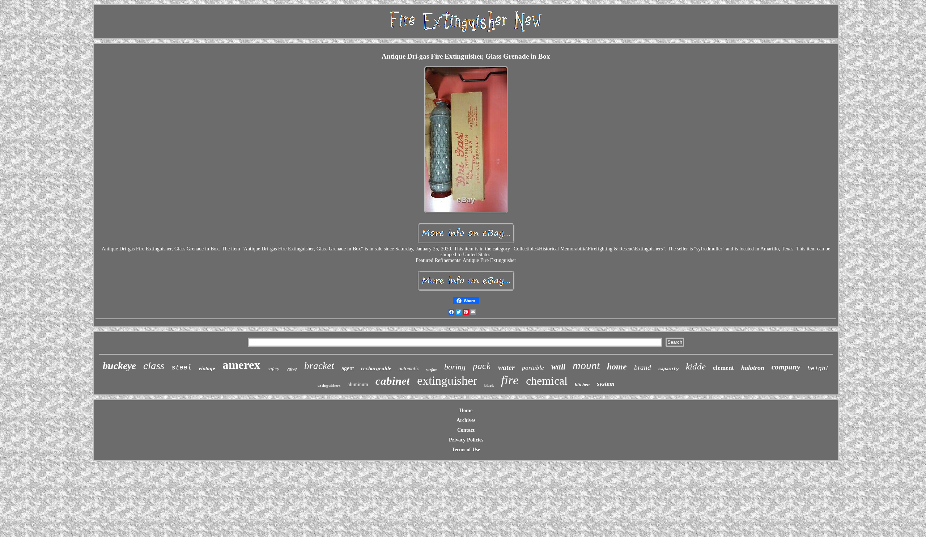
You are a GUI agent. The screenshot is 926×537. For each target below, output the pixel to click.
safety (273, 368)
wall (558, 366)
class (153, 365)
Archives (465, 420)
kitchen (582, 384)
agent (347, 368)
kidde (696, 366)
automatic (409, 368)
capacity (668, 369)
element (723, 367)
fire (510, 380)
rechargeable (376, 368)
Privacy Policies (466, 440)
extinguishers (329, 385)
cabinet (392, 381)
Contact (466, 430)
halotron (752, 367)
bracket (319, 365)
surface (431, 370)
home (617, 366)
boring (455, 366)
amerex (241, 364)
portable (533, 367)
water (506, 367)
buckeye (119, 365)
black (489, 385)
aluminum (358, 384)
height (818, 368)
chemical (547, 380)
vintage (207, 368)
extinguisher (447, 380)
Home (465, 410)
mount (586, 365)
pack (482, 366)
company (786, 367)
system (606, 383)
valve (291, 369)
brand (642, 367)
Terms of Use (466, 449)
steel (181, 368)
